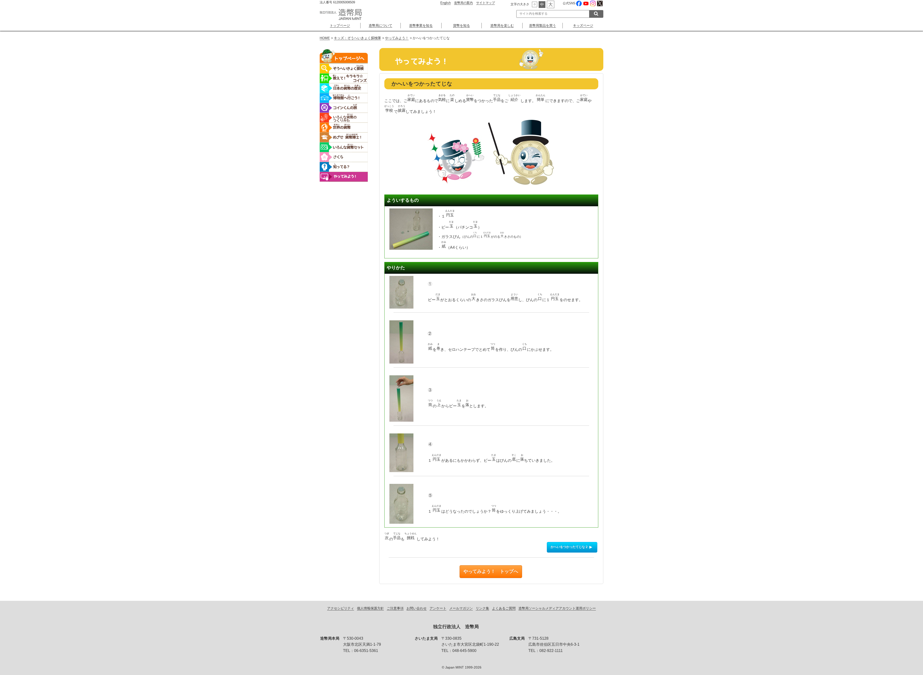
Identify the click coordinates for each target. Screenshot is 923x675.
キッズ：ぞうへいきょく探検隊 (357, 38)
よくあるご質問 (504, 608)
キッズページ (583, 25)
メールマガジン (461, 608)
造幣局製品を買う (542, 25)
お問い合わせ (416, 608)
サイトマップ (485, 3)
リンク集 (482, 608)
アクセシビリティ (340, 608)
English (445, 3)
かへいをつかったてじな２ (569, 547)
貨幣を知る (461, 25)
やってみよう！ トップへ (490, 571)
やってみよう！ (397, 38)
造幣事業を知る (421, 25)
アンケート (438, 608)
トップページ (340, 25)
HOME (325, 38)
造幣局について (380, 25)
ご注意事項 (395, 608)
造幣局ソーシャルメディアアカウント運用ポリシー (557, 608)
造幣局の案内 (463, 3)
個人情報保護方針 (370, 608)
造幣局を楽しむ (502, 25)
